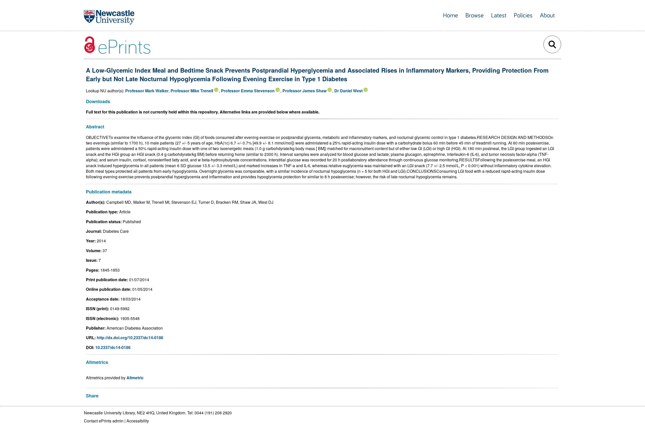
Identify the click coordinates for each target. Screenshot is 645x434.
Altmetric (135, 378)
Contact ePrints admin (103, 421)
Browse (474, 15)
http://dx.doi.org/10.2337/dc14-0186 (130, 337)
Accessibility (137, 421)
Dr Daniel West (348, 91)
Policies (523, 15)
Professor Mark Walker (147, 91)
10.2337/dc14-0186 (113, 347)
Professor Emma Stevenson (248, 91)
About (547, 15)
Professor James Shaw (304, 91)
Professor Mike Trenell (192, 91)
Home (450, 15)
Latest (498, 15)
